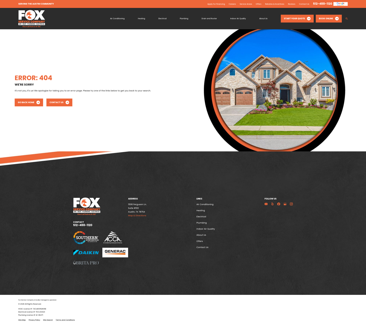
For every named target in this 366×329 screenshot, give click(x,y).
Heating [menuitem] (141, 18)
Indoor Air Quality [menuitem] (238, 18)
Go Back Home (26, 102)
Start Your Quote (294, 18)
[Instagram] (291, 204)
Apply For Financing (216, 4)
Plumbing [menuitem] (184, 18)
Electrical (201, 216)
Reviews (291, 4)
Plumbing (201, 222)
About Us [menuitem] (263, 18)
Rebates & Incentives (274, 4)
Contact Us (304, 4)
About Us (201, 235)
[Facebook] (278, 204)
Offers (258, 4)
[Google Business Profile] (285, 204)
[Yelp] (272, 204)
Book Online (326, 18)
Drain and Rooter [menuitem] (209, 18)
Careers (232, 4)
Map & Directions (137, 215)
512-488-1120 (322, 4)
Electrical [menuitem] (162, 18)
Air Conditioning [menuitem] (117, 18)
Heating (200, 210)
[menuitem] (22, 320)
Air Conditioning (205, 204)
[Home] (31, 18)
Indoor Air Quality (205, 228)
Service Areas (246, 4)
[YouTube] (266, 204)
